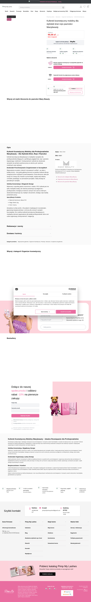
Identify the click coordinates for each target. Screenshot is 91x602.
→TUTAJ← (59, 1)
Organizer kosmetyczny (67, 17)
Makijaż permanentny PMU (60, 11)
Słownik (27, 543)
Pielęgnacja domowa (75, 11)
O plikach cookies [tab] (66, 294)
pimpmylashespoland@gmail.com (51, 510)
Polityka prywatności (77, 538)
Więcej (84, 11)
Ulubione (50, 533)
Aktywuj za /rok (75, 92)
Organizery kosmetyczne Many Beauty (68, 179)
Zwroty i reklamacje (76, 528)
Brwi (32, 11)
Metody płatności (75, 543)
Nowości (12, 11)
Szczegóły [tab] (45, 294)
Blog (26, 533)
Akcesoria (42, 11)
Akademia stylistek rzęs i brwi (33, 538)
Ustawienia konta (53, 543)
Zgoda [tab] (24, 294)
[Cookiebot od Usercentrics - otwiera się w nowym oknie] (69, 289)
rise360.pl (85, 590)
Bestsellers (26, 11)
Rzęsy (36, 11)
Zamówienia (51, 538)
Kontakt (27, 548)
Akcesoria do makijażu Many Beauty (67, 177)
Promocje (18, 11)
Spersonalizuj (44, 311)
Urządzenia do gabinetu (56, 241)
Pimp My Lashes (50, 17)
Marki (6, 11)
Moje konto (51, 528)
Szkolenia (27, 528)
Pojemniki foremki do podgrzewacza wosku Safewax (66, 75)
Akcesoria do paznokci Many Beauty (67, 181)
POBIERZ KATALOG (47, 574)
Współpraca (28, 553)
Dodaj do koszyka (67, 67)
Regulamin (74, 533)
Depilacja (49, 11)
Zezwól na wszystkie (66, 311)
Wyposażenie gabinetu (23, 241)
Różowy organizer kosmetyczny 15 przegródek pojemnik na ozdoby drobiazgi (68, 63)
